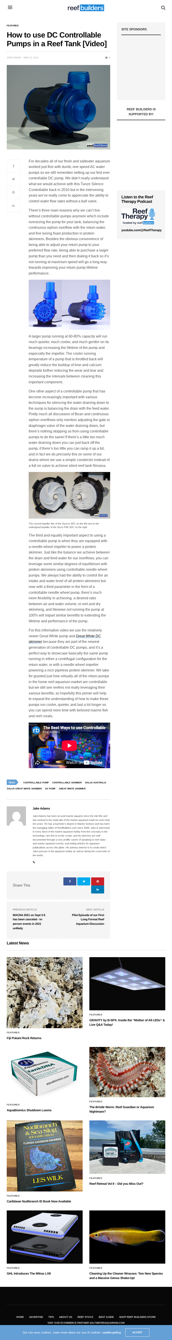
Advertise (36, 1317)
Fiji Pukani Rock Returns (24, 1038)
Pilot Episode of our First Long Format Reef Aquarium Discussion (88, 919)
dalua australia (95, 782)
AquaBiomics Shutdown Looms (29, 1110)
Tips (51, 1317)
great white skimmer (72, 788)
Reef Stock (85, 1317)
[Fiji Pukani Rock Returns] (45, 992)
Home (20, 1317)
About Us (65, 1317)
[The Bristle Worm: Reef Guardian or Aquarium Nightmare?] (127, 1072)
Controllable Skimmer (67, 782)
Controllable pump (36, 782)
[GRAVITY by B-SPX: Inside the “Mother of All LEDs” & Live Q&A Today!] (127, 983)
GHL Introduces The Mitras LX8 (29, 1273)
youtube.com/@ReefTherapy (141, 230)
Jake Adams (14, 57)
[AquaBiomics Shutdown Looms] (45, 1073)
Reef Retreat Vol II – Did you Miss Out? (116, 1183)
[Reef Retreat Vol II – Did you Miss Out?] (127, 1147)
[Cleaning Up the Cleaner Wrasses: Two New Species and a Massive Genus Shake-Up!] (127, 1237)
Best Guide (106, 1317)
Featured (13, 26)
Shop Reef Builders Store (137, 1317)
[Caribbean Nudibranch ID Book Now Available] (45, 1155)
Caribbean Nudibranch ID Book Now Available (39, 1201)
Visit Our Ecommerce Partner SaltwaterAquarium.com (86, 1322)
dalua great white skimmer (24, 788)
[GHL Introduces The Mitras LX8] (45, 1237)
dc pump (50, 788)
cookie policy (111, 1332)
